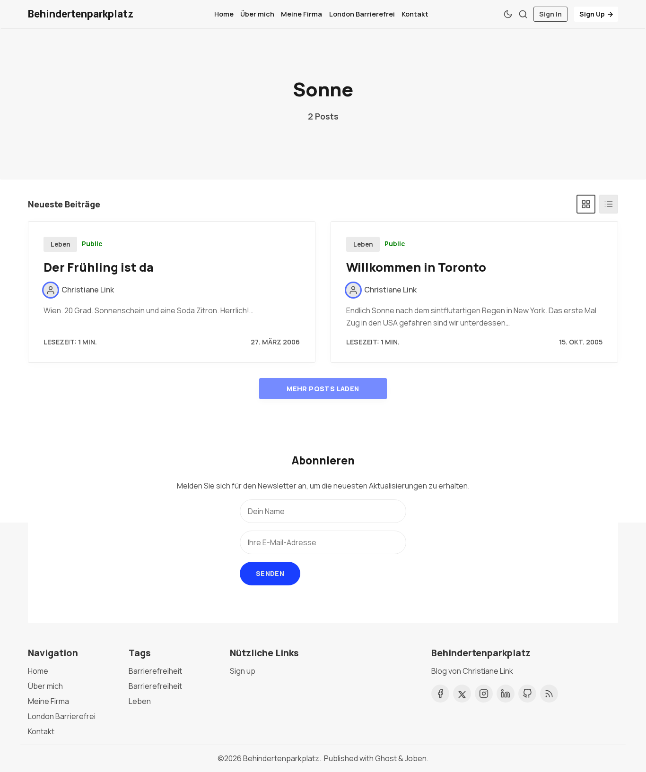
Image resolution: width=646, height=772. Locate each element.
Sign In (550, 13)
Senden (270, 573)
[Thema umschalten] (508, 14)
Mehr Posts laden (323, 388)
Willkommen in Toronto (416, 267)
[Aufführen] (608, 204)
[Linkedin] (506, 694)
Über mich (257, 13)
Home (224, 13)
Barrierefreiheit (155, 671)
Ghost (386, 758)
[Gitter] (585, 204)
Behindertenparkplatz (281, 758)
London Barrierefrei (362, 13)
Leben (60, 244)
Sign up (242, 671)
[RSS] (549, 694)
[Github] (527, 694)
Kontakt (415, 13)
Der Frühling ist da (99, 267)
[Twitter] (462, 694)
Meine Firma (301, 13)
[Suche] (523, 14)
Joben (416, 758)
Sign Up (592, 13)
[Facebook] (440, 694)
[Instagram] (484, 694)
